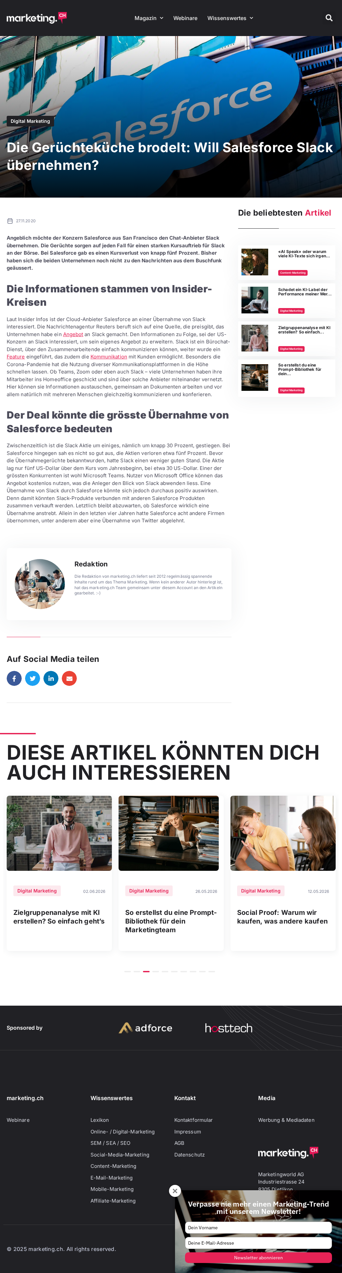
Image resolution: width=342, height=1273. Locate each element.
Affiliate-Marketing (113, 1201)
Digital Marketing (30, 121)
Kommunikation (109, 356)
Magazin (146, 18)
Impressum (187, 1131)
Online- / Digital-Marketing (123, 1131)
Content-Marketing (293, 272)
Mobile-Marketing (112, 1189)
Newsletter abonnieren (258, 1258)
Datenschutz (189, 1155)
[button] (329, 18)
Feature (16, 356)
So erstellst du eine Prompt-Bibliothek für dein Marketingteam (171, 921)
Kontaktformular (193, 1120)
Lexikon (100, 1120)
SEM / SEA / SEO (110, 1143)
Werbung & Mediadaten (286, 1120)
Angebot (73, 334)
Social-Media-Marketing (120, 1155)
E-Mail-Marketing (112, 1178)
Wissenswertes (226, 18)
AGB (179, 1143)
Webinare (185, 18)
